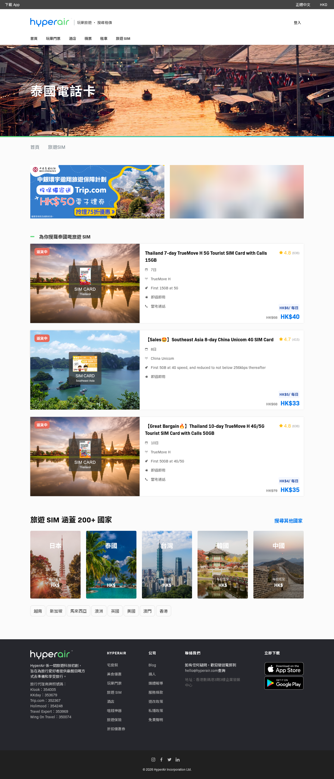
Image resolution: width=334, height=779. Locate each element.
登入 (297, 22)
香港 (163, 611)
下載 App (12, 4)
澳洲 (99, 611)
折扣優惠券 (116, 728)
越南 (38, 611)
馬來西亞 (78, 611)
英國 (115, 611)
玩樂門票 (114, 683)
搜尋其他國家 (289, 520)
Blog (152, 664)
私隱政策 (155, 710)
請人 (152, 674)
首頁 (35, 147)
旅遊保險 (114, 719)
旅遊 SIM (114, 692)
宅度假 (112, 664)
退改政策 (155, 701)
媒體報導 (155, 683)
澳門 (147, 611)
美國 (131, 611)
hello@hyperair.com (201, 670)
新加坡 (56, 611)
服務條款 (155, 692)
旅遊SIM (56, 147)
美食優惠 (114, 674)
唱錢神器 (114, 710)
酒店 (110, 701)
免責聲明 (155, 719)
